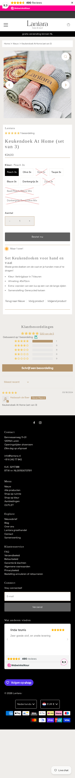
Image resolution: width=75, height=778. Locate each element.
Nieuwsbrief (10, 519)
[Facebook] (34, 422)
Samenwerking (12, 537)
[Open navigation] (6, 24)
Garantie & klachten (15, 563)
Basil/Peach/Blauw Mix (19, 191)
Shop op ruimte (12, 493)
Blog (6, 523)
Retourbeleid (11, 559)
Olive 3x (27, 172)
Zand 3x (48, 181)
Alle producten (12, 490)
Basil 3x (41, 172)
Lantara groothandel (15, 530)
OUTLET (9, 505)
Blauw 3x (12, 181)
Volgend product (56, 301)
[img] (9, 392)
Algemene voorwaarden (17, 566)
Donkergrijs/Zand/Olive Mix (22, 200)
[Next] (66, 85)
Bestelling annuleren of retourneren (23, 574)
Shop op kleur (11, 497)
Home (7, 43)
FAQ (6, 551)
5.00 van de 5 (47, 333)
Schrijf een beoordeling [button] (37, 368)
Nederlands (24, 704)
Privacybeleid (11, 570)
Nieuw (16, 43)
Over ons (9, 526)
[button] (12, 133)
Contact (8, 534)
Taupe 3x (56, 172)
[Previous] (9, 85)
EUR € (51, 704)
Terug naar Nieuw (15, 301)
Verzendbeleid (12, 555)
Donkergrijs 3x (30, 181)
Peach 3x (12, 172)
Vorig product (36, 301)
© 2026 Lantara (12, 693)
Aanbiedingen (12, 501)
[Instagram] (40, 422)
